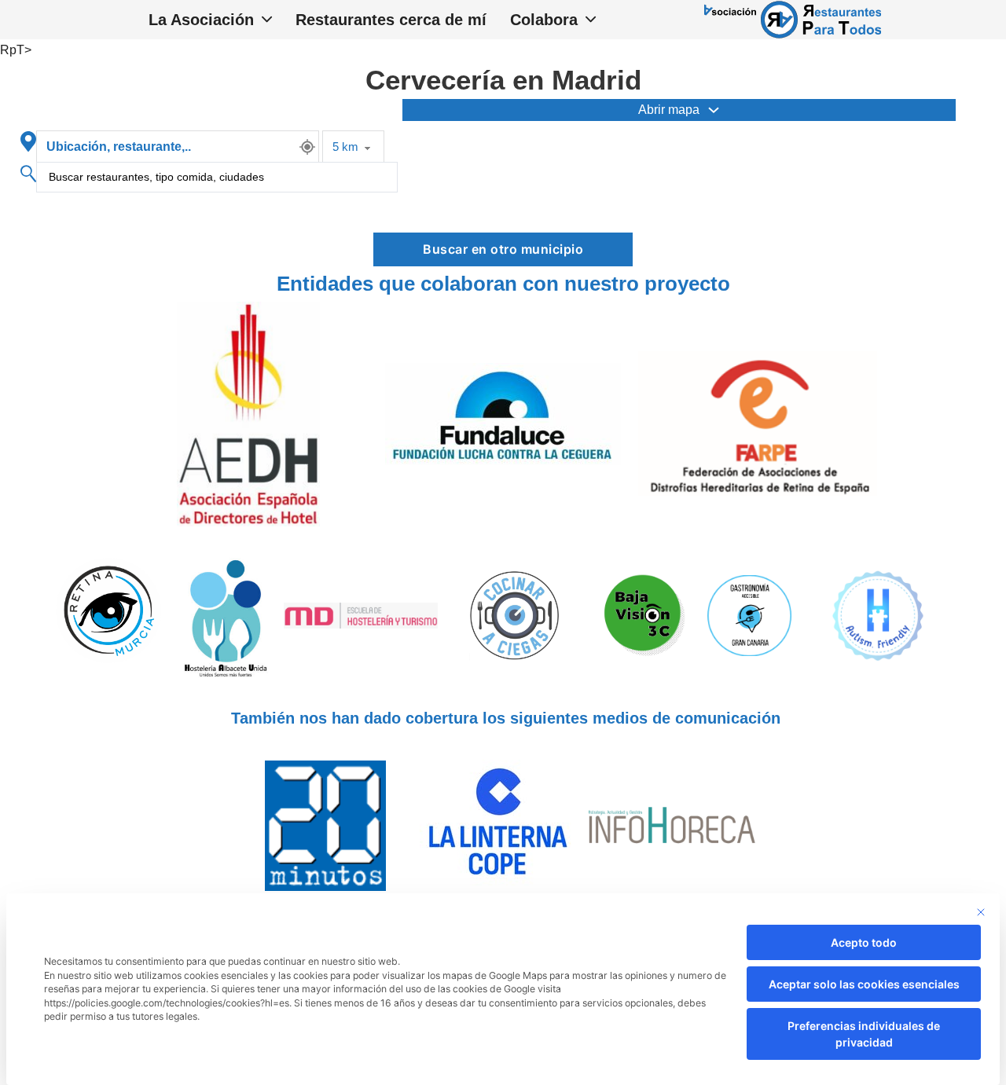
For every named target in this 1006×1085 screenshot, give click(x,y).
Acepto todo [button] (864, 942)
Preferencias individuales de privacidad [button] (864, 1034)
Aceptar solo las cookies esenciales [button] (864, 984)
